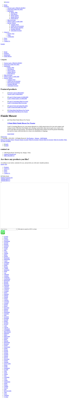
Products (6, 6)
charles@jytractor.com (10, 154)
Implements (10, 11)
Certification (10, 36)
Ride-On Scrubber (58, 139)
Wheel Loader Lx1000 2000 (15, 21)
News (5, 38)
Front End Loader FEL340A (15, 9)
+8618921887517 (5, 179)
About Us (6, 32)
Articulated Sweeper (16, 30)
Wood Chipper (15, 15)
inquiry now (4, 164)
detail (12, 134)
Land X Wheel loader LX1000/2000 (17, 98)
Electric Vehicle (11, 23)
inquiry (9, 134)
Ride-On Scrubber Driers (7, 139)
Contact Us (7, 41)
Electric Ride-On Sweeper (46, 139)
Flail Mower (14, 14)
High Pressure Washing (17, 27)
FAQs (5, 39)
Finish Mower (14, 18)
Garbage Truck (15, 24)
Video (9, 35)
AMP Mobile (43, 138)
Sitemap (37, 138)
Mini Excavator (11, 20)
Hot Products (30, 138)
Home (5, 5)
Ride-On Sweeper (34, 139)
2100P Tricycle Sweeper (17, 26)
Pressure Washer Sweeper (21, 139)
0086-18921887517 (9, 155)
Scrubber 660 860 (15, 29)
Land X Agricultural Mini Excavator (17, 103)
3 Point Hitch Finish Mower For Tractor (21, 123)
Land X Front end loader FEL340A (16, 107)
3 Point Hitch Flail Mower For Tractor (17, 111)
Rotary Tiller (14, 12)
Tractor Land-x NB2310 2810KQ (16, 8)
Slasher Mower (15, 17)
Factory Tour (10, 33)
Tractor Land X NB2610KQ (15, 94)
